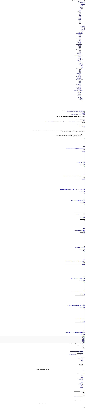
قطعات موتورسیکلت (47, 121)
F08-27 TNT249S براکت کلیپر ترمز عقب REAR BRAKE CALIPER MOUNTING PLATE (72, 189)
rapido (81, 8)
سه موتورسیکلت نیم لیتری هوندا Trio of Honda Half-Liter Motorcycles (76, 351)
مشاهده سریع (83, 151)
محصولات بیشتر (81, 124)
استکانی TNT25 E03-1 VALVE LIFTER (79, 230)
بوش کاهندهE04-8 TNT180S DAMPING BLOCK (78, 200)
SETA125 (80, 13)
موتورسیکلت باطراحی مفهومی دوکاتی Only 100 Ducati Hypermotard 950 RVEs (76, 354)
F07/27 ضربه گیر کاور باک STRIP (80, 214)
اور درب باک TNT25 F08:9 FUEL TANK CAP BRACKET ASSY (76, 305)
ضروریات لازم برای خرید (80, 359)
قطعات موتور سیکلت (81, 6)
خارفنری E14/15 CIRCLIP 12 (81, 162)
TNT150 (80, 16)
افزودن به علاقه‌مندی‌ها (82, 164)
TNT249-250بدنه (79, 17)
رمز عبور (83, 392)
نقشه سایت (82, 361)
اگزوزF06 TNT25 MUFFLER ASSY (80, 247)
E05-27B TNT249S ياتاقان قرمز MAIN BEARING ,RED (78, 114)
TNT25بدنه (79, 22)
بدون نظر (76, 352)
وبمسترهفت (83, 370)
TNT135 (80, 14)
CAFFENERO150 (79, 11)
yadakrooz (59, 121)
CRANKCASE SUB (53, 121)
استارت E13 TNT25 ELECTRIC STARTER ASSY (78, 278)
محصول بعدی (83, 113)
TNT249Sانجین (79, 19)
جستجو (77, 373)
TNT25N (80, 21)
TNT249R (80, 18)
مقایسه (84, 120)
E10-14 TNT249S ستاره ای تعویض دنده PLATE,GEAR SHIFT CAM (75, 148)
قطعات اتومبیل (81, 5)
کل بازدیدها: (82, 365)
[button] (82, 178)
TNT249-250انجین (73, 121)
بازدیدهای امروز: (81, 364)
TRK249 (80, 23)
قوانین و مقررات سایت (80, 358)
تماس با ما (82, 360)
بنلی (50, 121)
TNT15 (80, 15)
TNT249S (70, 121)
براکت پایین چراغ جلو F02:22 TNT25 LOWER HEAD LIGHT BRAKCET (75, 332)
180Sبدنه (80, 10)
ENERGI (81, 7)
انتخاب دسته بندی (83, 4)
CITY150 (80, 12)
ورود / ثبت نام (81, 387)
